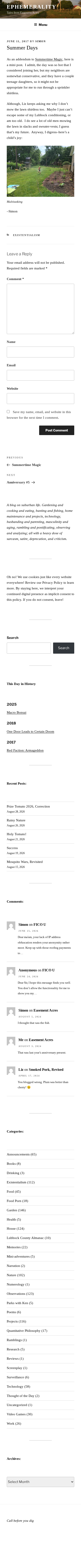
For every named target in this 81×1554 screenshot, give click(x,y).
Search (12, 638)
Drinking (13, 1173)
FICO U (40, 924)
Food (10, 1191)
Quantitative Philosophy (23, 1330)
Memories (14, 1247)
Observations (16, 1293)
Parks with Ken (17, 1303)
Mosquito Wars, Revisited (25, 862)
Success (12, 848)
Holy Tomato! (16, 834)
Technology (15, 1386)
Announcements (18, 1154)
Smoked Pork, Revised (46, 1069)
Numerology (16, 1284)
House (11, 1228)
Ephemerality (31, 7)
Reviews (13, 1358)
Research (13, 1349)
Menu (43, 25)
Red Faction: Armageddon (25, 750)
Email (11, 365)
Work (10, 1423)
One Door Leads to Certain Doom (30, 731)
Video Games (16, 1414)
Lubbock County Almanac (25, 1238)
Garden (12, 1210)
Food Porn (14, 1201)
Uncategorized (17, 1405)
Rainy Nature (16, 820)
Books (11, 1163)
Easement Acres (46, 1010)
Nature (11, 1275)
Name (11, 342)
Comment (15, 279)
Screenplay (14, 1368)
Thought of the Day (20, 1396)
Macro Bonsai (16, 712)
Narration (13, 1266)
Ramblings (14, 1340)
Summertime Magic (49, 59)
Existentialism (26, 235)
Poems (11, 1312)
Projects (12, 1321)
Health (11, 1219)
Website (12, 388)
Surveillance (15, 1377)
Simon (40, 41)
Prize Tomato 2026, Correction (28, 806)
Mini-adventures (18, 1256)
